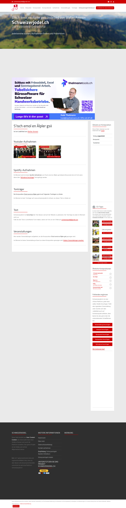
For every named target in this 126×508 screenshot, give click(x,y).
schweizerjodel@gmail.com (22, 1)
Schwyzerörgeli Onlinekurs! (87, 8)
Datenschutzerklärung (25, 503)
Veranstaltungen (65, 8)
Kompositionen (46, 8)
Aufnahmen (56, 8)
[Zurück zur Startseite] (15, 7)
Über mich (41, 441)
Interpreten (28, 8)
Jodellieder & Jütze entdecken (105, 8)
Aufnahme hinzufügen (27, 177)
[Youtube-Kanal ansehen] (113, 1)
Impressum (41, 438)
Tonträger (74, 8)
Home (22, 8)
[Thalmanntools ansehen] (53, 97)
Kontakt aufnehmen (44, 448)
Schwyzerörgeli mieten (45, 457)
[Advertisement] (63, 63)
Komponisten (37, 8)
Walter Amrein (33, 131)
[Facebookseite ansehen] (108, 1)
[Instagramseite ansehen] (110, 1)
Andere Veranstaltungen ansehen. (73, 240)
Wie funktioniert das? (99, 349)
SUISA (102, 131)
